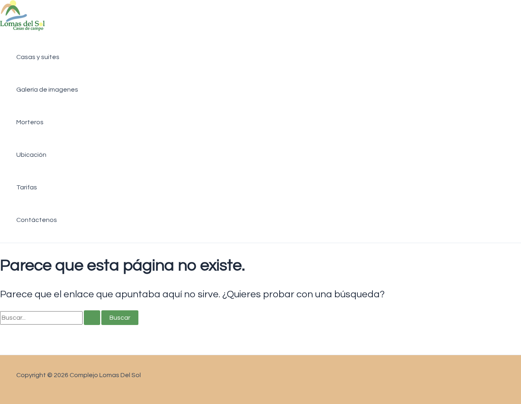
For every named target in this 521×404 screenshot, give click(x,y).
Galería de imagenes (47, 89)
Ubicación (31, 155)
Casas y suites (37, 57)
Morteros (30, 122)
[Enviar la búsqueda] (92, 317)
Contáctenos (36, 220)
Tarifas (26, 187)
